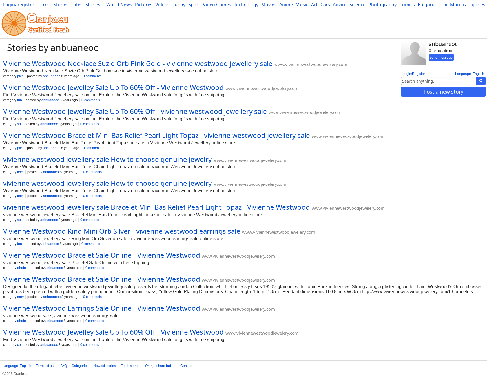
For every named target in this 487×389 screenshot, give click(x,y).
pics (20, 76)
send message (441, 57)
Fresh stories (130, 366)
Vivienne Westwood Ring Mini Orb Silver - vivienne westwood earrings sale (121, 231)
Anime (286, 4)
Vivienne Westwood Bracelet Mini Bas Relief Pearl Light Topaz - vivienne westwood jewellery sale (156, 135)
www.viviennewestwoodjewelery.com (310, 64)
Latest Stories (85, 4)
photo (21, 268)
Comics (407, 4)
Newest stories (104, 366)
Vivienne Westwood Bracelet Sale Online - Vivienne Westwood (101, 255)
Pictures (143, 4)
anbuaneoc (51, 76)
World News (119, 4)
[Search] (481, 81)
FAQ (63, 366)
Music (302, 4)
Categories (80, 366)
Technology (246, 4)
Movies (268, 4)
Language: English (469, 74)
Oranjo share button (160, 366)
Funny (178, 4)
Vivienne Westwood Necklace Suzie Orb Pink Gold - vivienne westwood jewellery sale (138, 63)
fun (19, 100)
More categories (467, 4)
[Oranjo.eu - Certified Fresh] (35, 35)
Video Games (217, 4)
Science (357, 4)
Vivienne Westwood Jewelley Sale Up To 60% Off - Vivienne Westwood (113, 87)
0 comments (92, 76)
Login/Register (18, 4)
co (19, 345)
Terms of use (46, 366)
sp (19, 124)
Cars (325, 4)
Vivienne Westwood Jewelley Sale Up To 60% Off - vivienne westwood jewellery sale (135, 111)
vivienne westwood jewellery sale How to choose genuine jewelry (107, 159)
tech (20, 172)
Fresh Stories (54, 4)
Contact (186, 366)
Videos (162, 4)
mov (20, 297)
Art (314, 4)
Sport (194, 4)
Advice (340, 4)
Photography (382, 4)
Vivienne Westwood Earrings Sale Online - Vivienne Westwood (101, 308)
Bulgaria (426, 4)
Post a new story (443, 91)
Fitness (445, 4)
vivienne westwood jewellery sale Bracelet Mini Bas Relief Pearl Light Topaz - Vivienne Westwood (156, 207)
